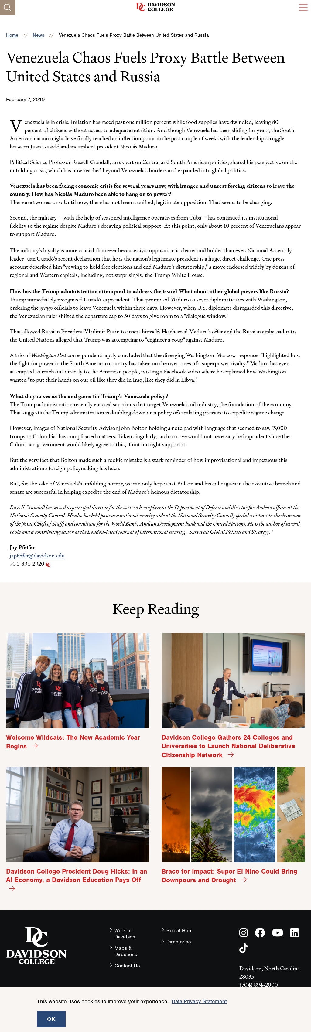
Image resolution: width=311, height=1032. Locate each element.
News (38, 35)
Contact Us (127, 965)
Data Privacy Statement (199, 1001)
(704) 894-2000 (258, 984)
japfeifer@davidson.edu (37, 555)
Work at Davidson (124, 933)
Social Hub (178, 930)
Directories (178, 941)
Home (12, 35)
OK (51, 1019)
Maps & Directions (125, 951)
